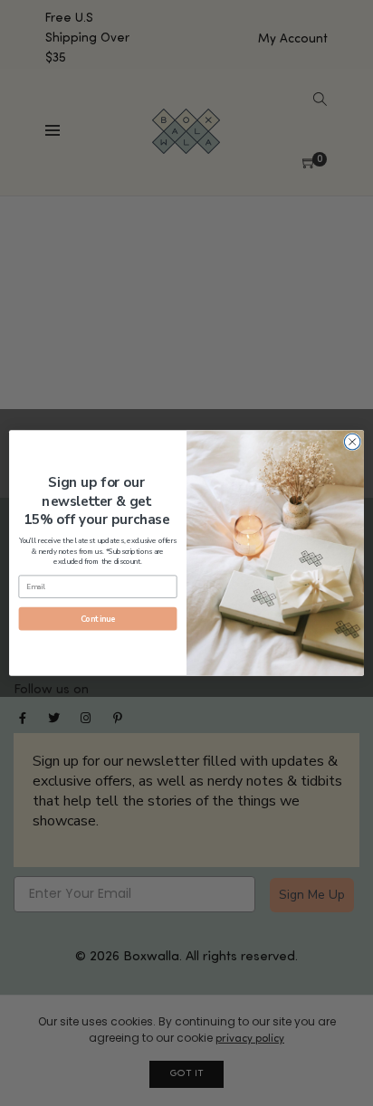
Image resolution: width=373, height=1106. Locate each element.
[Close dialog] (352, 442)
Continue (98, 619)
